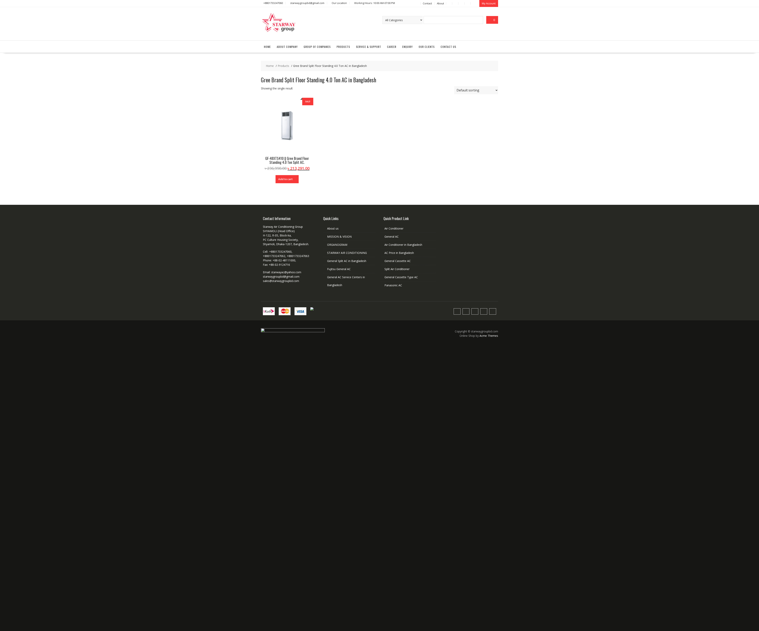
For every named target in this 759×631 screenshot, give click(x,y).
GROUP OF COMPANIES (317, 47)
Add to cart (285, 179)
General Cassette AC (397, 261)
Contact (427, 3)
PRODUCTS (343, 47)
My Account (489, 3)
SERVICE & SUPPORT (368, 47)
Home (267, 47)
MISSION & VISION (339, 236)
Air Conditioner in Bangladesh (403, 245)
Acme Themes (489, 336)
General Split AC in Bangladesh (346, 261)
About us (333, 228)
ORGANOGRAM (337, 245)
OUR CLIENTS (427, 47)
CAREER (391, 47)
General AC (391, 236)
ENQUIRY (407, 47)
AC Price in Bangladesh (399, 253)
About (440, 3)
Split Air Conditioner (397, 269)
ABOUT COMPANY (287, 47)
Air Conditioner (393, 228)
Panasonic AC (393, 285)
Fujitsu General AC (339, 269)
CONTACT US (448, 47)
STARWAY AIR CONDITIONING (347, 253)
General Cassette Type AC (401, 277)
